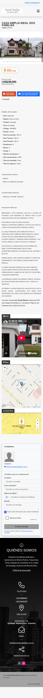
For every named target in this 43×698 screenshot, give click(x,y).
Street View (11, 70)
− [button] (5, 370)
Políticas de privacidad (21, 570)
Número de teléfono (10, 493)
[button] (1, 58)
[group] (21, 47)
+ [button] (5, 367)
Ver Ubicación (18, 426)
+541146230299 (21, 601)
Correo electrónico (10, 486)
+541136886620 (21, 598)
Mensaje (7, 501)
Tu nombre (8, 478)
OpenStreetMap (36, 407)
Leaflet (24, 407)
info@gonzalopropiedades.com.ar (16, 467)
